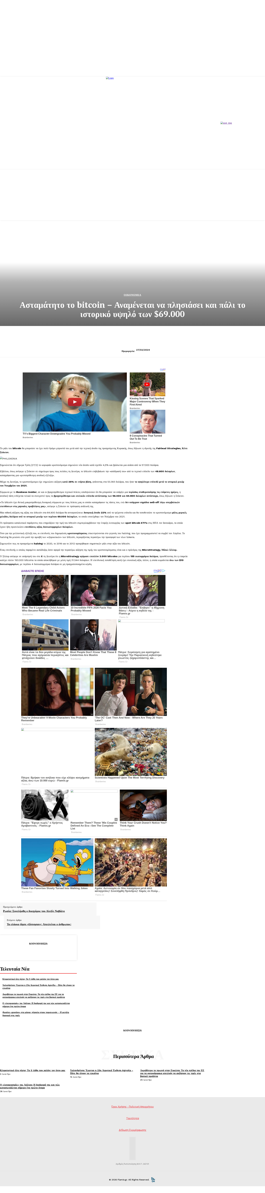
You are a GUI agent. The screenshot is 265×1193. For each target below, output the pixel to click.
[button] (94, 494)
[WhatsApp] (49, 951)
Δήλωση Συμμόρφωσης (132, 1130)
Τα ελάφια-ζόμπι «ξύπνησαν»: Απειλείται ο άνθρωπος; (39, 924)
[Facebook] (16, 951)
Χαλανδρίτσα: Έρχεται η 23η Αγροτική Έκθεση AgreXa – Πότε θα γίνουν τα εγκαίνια (38, 987)
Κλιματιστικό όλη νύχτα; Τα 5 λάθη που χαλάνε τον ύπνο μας (30, 978)
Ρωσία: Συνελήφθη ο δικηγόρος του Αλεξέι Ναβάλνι (34, 911)
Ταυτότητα (132, 1118)
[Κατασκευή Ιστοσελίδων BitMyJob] (153, 1179)
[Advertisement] (132, 198)
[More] (60, 951)
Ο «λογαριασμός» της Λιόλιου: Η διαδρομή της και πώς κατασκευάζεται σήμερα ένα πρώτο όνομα (30, 1086)
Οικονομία (132, 295)
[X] (27, 951)
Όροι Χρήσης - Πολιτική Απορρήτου (132, 1106)
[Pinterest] (38, 951)
